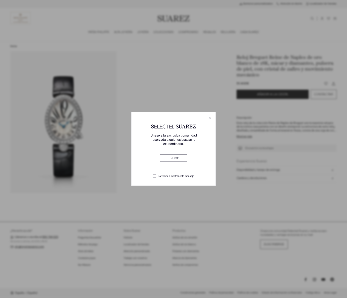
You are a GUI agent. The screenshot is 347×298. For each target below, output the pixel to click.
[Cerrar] (209, 118)
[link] (173, 158)
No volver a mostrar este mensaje (176, 176)
